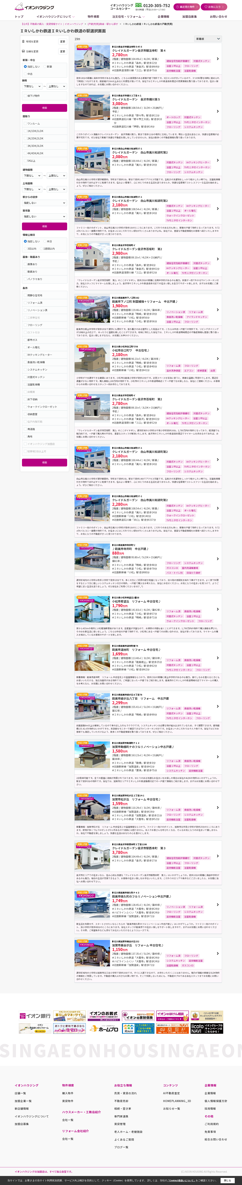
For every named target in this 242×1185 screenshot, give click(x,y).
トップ (19, 16)
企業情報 (163, 16)
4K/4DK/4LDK (35, 153)
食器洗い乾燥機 (36, 362)
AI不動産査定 (171, 1093)
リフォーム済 (34, 302)
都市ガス (32, 340)
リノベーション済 (37, 310)
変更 (62, 41)
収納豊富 (32, 414)
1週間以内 (49, 248)
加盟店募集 (189, 16)
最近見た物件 (187, 6)
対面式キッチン (36, 377)
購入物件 (68, 1093)
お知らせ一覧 (171, 1108)
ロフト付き (33, 332)
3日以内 (31, 248)
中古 (29, 74)
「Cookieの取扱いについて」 (181, 1180)
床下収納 (32, 399)
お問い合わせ (218, 16)
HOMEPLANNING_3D (177, 1101)
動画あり (32, 271)
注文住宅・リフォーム (126, 16)
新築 (49, 66)
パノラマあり (34, 279)
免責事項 (210, 1132)
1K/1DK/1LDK (35, 131)
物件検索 (93, 16)
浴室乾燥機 (33, 384)
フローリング (34, 325)
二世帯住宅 (33, 317)
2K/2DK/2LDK (35, 138)
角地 (29, 436)
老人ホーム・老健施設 (128, 1132)
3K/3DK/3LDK (35, 146)
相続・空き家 (122, 1108)
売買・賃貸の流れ (125, 1093)
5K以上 (31, 160)
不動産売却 (121, 1101)
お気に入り (214, 6)
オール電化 (33, 347)
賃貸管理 (120, 1124)
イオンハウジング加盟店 (41, 444)
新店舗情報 (22, 1108)
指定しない (33, 66)
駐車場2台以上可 (36, 451)
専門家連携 (121, 1116)
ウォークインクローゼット (42, 406)
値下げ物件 (33, 95)
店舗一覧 (20, 1093)
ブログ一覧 (121, 1147)
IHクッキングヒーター (39, 354)
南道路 (31, 429)
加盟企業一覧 (23, 1101)
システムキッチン (37, 369)
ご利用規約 (212, 1124)
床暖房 (31, 392)
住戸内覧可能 (34, 421)
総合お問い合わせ (216, 1139)
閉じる (227, 1180)
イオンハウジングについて (53, 16)
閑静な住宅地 (34, 295)
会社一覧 (68, 1120)
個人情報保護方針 (216, 1101)
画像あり (32, 264)
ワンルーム (33, 123)
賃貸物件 (68, 1101)
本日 (49, 241)
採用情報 (210, 1108)
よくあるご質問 (124, 1139)
